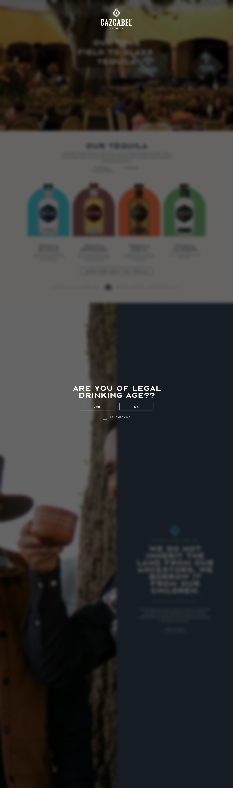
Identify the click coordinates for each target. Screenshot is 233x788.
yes (96, 407)
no (136, 407)
